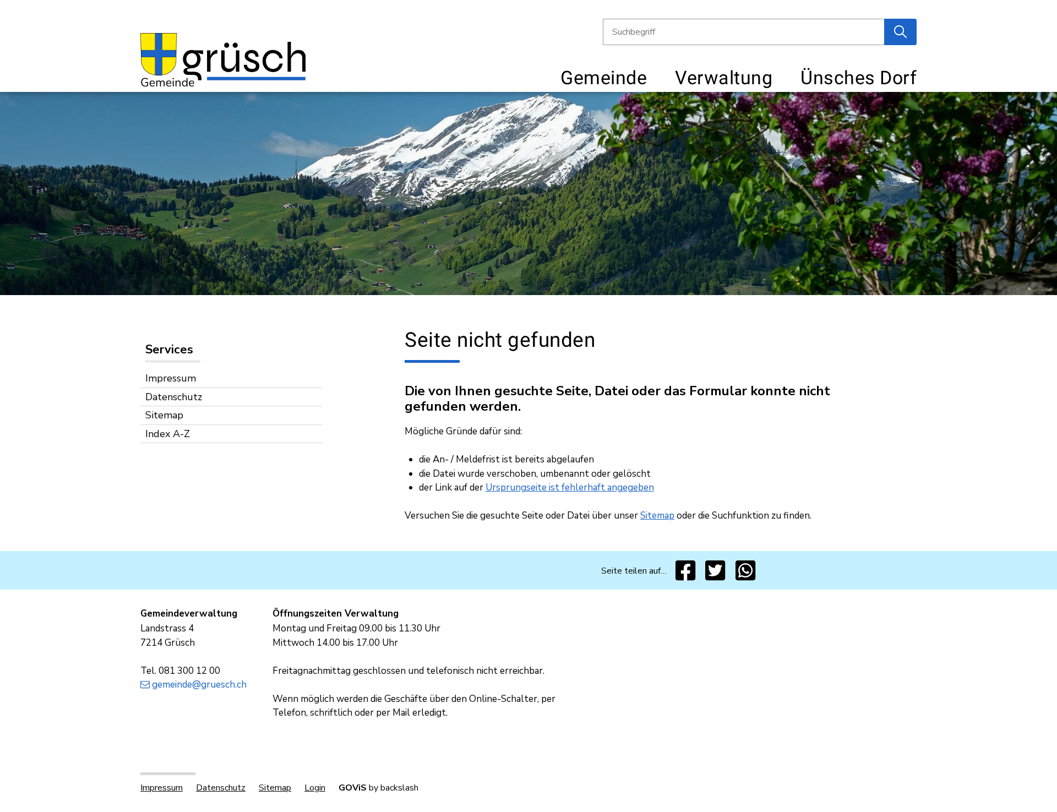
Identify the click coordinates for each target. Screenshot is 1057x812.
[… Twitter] (715, 570)
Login (314, 788)
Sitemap (164, 415)
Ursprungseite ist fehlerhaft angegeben (570, 487)
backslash (399, 788)
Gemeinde (603, 78)
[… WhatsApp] (745, 570)
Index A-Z (167, 433)
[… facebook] (685, 570)
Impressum (170, 378)
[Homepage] (223, 58)
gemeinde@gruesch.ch (199, 684)
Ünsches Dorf (858, 78)
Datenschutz (173, 397)
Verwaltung (723, 78)
